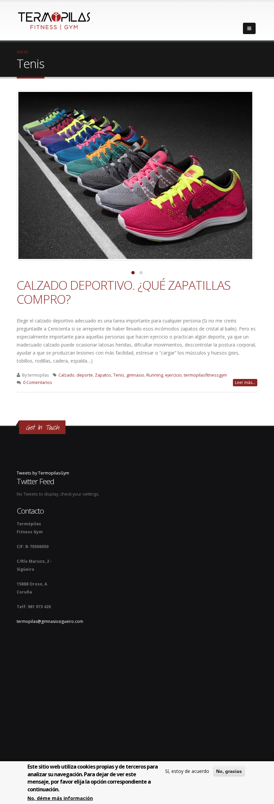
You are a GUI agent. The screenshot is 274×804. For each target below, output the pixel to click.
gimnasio (135, 375)
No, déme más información (60, 798)
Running (154, 375)
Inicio (22, 51)
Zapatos (103, 375)
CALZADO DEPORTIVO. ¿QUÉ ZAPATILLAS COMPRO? (124, 292)
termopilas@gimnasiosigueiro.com (50, 621)
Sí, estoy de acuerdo (187, 771)
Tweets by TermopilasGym (43, 473)
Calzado (66, 375)
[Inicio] (54, 19)
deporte (85, 375)
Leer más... (245, 382)
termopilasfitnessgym (205, 375)
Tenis (118, 375)
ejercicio (173, 375)
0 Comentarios (37, 382)
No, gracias (229, 771)
